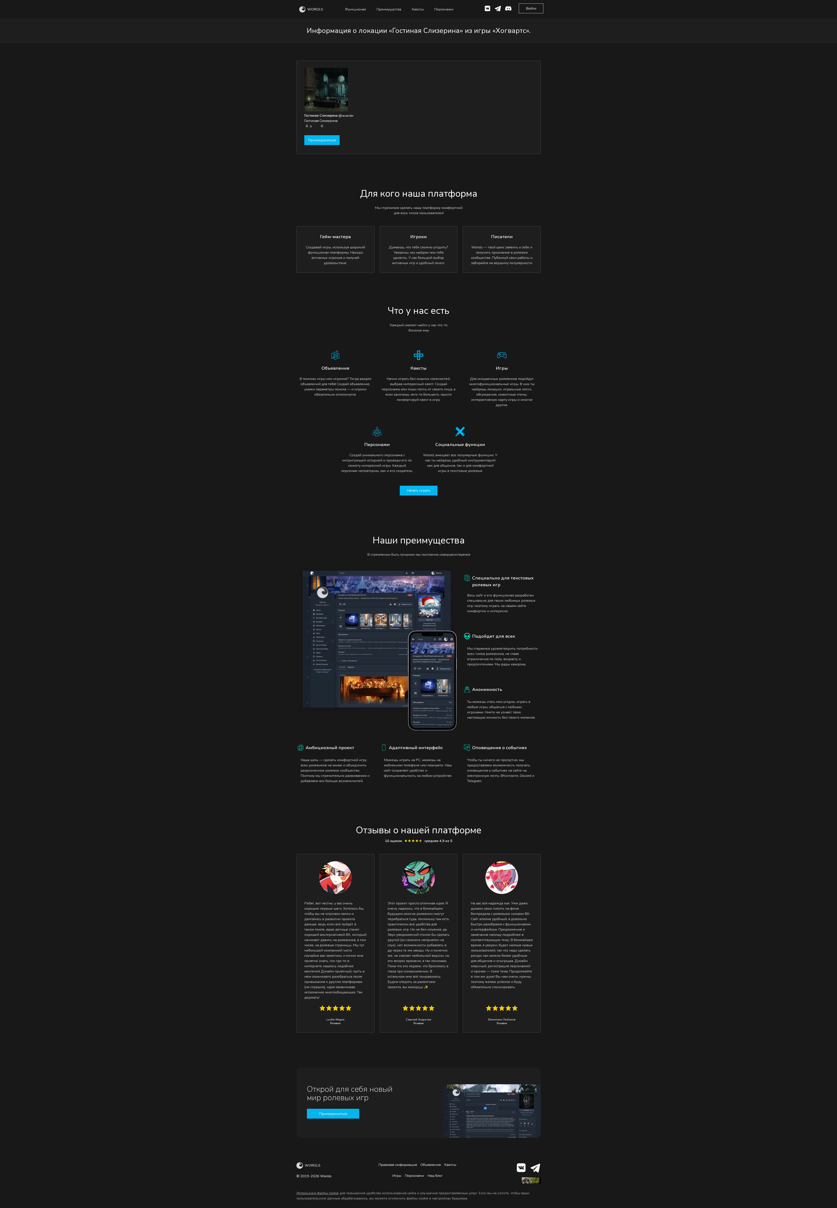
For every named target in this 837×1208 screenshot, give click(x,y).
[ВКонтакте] (487, 9)
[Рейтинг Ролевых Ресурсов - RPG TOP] (531, 1182)
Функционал (355, 9)
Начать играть (418, 490)
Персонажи (443, 9)
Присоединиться (322, 140)
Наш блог (434, 1175)
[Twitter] (497, 9)
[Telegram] (535, 1168)
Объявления (430, 1164)
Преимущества (388, 9)
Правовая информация (397, 1164)
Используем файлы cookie (317, 1193)
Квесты (418, 9)
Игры (396, 1175)
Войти (531, 8)
